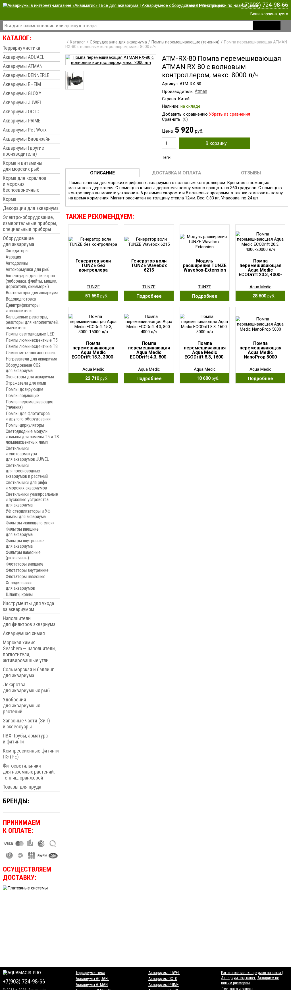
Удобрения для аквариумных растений (21, 705)
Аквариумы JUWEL (22, 102)
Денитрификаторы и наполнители (23, 308)
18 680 (206, 378)
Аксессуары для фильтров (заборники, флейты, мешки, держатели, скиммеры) (31, 281)
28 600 (262, 296)
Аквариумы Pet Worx (25, 130)
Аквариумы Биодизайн (27, 139)
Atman (201, 91)
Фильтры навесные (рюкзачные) (23, 555)
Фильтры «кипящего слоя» (30, 523)
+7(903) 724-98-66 (264, 4)
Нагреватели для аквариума (31, 359)
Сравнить (171, 119)
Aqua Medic (260, 286)
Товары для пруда (22, 787)
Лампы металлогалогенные (31, 352)
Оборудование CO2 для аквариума (23, 367)
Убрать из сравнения (229, 114)
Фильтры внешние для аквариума (22, 531)
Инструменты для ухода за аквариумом (28, 606)
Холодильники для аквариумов (20, 585)
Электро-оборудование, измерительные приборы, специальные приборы (30, 223)
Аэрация (13, 257)
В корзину (216, 143)
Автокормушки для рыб (27, 269)
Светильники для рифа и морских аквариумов (26, 485)
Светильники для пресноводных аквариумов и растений (27, 471)
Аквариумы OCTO (21, 111)
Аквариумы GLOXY (22, 93)
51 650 (95, 296)
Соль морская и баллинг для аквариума (28, 672)
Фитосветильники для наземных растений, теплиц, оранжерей (29, 772)
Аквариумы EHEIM (22, 84)
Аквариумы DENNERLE (26, 75)
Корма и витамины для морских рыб (22, 166)
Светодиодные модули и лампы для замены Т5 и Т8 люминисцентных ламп (32, 437)
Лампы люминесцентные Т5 (32, 340)
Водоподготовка (21, 299)
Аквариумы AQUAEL (23, 57)
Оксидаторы (17, 250)
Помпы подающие (22, 395)
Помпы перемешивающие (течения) (29, 404)
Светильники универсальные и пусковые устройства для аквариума (32, 499)
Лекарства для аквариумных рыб (26, 687)
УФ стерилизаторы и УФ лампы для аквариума (28, 513)
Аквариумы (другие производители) (23, 151)
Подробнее (149, 296)
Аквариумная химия (24, 633)
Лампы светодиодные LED (30, 334)
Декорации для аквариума (31, 208)
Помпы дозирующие (24, 389)
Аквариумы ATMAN (23, 66)
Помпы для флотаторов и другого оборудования (28, 416)
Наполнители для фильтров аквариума (29, 621)
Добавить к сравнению (185, 114)
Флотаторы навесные (25, 576)
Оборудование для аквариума (18, 241)
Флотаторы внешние (24, 564)
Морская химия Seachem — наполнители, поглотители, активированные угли (29, 651)
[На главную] (130, 5)
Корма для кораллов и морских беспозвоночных (24, 184)
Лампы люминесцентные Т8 (32, 346)
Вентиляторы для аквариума (32, 292)
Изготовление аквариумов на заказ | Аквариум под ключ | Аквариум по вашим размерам (252, 977)
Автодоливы (17, 263)
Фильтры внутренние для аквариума (25, 543)
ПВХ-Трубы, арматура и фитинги (25, 739)
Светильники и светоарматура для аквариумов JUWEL (27, 454)
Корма (9, 199)
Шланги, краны (19, 594)
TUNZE (93, 286)
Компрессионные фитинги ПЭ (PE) (31, 754)
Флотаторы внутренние (27, 570)
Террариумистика (21, 48)
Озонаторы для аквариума (30, 377)
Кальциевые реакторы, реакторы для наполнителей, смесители (32, 322)
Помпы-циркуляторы (25, 425)
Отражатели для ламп (26, 383)
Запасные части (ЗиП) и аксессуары (26, 724)
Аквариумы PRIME (22, 121)
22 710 (95, 378)
